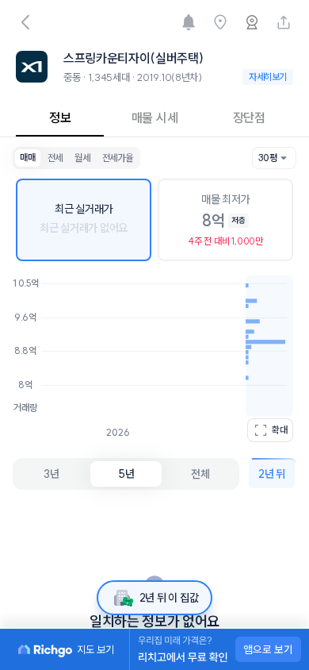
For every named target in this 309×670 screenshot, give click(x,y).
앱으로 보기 (268, 649)
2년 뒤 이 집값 (168, 598)
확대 (280, 430)
